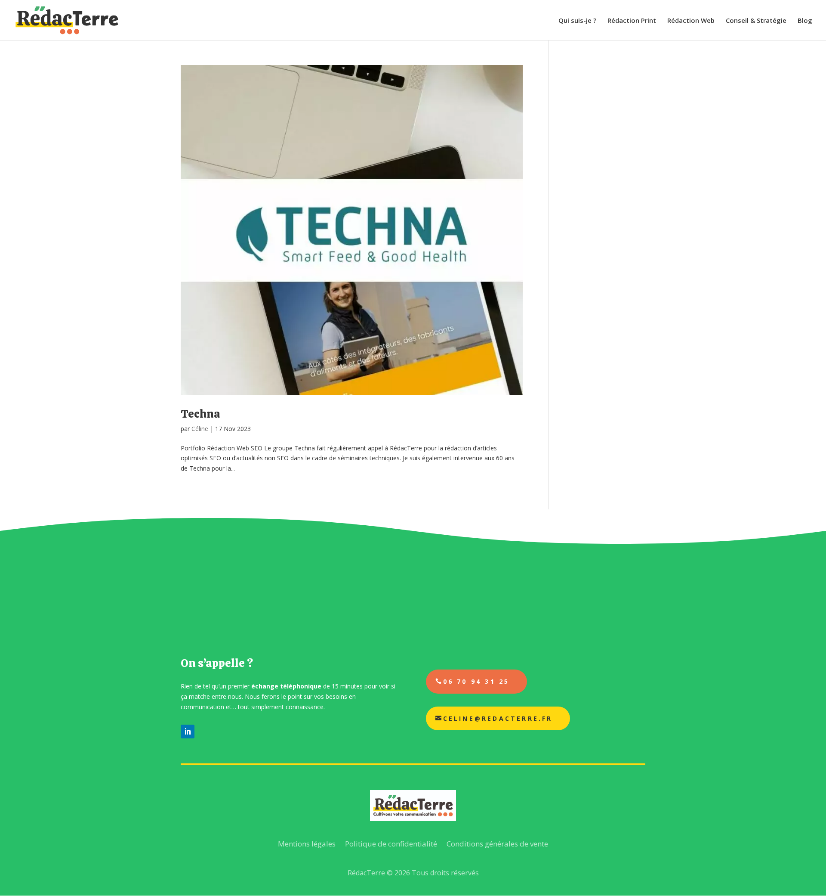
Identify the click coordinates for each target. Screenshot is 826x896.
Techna (200, 413)
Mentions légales (307, 844)
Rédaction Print (631, 21)
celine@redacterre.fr (498, 718)
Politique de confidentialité (391, 844)
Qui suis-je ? (577, 21)
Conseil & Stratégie (756, 21)
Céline (199, 429)
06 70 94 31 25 (476, 681)
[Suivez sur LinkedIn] (187, 731)
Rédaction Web (691, 21)
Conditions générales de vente (497, 844)
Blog (805, 21)
